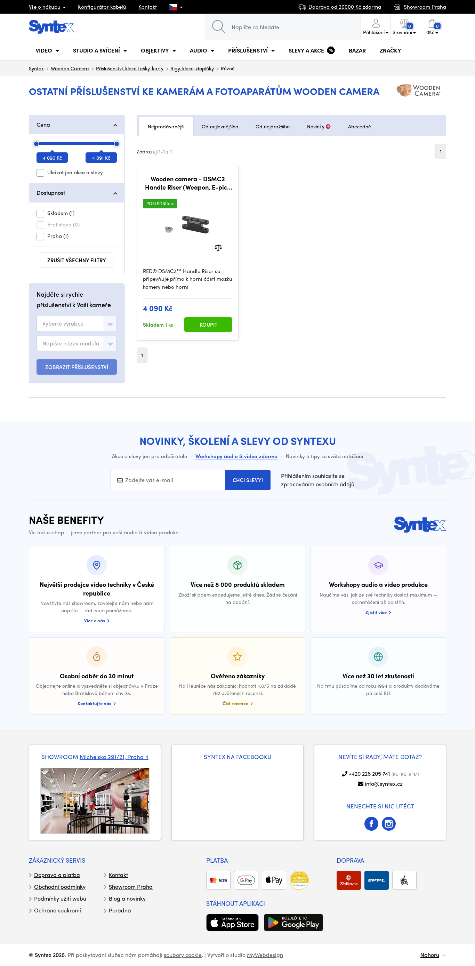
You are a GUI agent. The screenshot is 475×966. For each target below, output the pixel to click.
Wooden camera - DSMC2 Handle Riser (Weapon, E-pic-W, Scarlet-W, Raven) (187, 183)
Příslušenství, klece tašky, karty (129, 68)
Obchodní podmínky (60, 887)
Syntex (36, 68)
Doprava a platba (57, 875)
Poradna (120, 910)
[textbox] (62, 323)
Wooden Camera (70, 68)
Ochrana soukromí (57, 910)
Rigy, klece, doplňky (192, 68)
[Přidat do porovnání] (218, 247)
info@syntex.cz (384, 784)
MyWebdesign (265, 955)
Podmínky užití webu (60, 898)
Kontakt (147, 6)
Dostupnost (51, 193)
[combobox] (77, 323)
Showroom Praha (131, 887)
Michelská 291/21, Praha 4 (114, 756)
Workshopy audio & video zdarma (236, 456)
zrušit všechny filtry (76, 260)
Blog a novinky (127, 898)
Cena (43, 124)
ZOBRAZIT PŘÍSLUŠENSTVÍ (76, 367)
